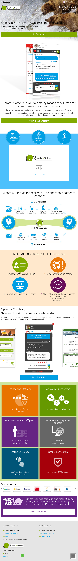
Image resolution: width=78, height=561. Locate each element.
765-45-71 (48, 530)
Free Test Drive (39, 377)
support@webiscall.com (47, 533)
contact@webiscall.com (11, 533)
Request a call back (69, 9)
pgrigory (7, 536)
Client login (6, 2)
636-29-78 (65, 6)
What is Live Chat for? (39, 121)
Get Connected (39, 34)
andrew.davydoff (45, 536)
